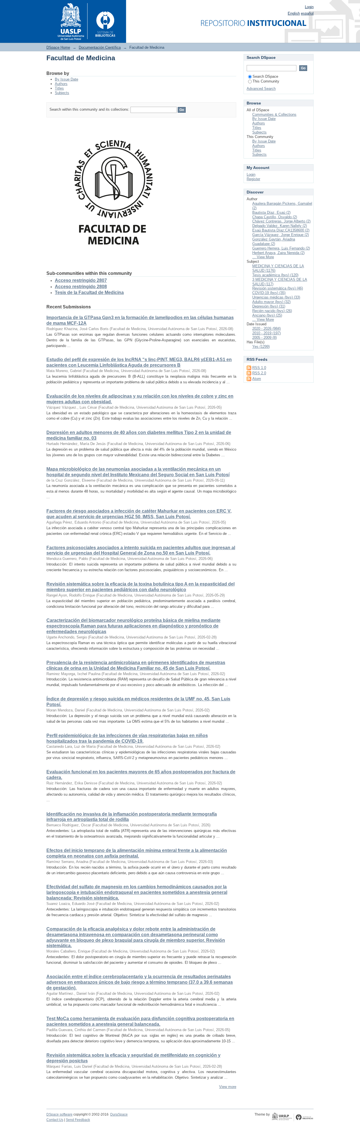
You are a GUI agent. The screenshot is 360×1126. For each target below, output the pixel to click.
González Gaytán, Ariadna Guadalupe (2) (273, 241)
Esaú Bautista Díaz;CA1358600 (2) (280, 230)
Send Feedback (78, 1120)
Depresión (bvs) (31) (268, 306)
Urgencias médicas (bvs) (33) (276, 297)
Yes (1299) (261, 346)
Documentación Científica (100, 47)
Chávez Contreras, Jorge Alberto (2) (281, 221)
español (307, 13)
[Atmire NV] (292, 1118)
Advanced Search (261, 88)
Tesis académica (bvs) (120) (275, 275)
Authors (61, 84)
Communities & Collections (274, 114)
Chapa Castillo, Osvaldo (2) (274, 217)
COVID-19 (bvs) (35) (268, 293)
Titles (59, 88)
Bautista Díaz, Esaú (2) (271, 212)
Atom (256, 379)
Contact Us (54, 1120)
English (294, 13)
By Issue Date (66, 79)
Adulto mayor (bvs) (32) (271, 302)
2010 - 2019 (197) (266, 333)
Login (309, 7)
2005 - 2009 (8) (264, 337)
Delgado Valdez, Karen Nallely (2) (279, 226)
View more (227, 1087)
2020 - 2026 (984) (266, 328)
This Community (266, 81)
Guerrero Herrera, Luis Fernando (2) (281, 248)
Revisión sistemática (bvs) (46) (277, 288)
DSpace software (59, 1114)
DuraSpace (119, 1114)
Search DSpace (265, 76)
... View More (263, 257)
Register (253, 179)
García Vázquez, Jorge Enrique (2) (280, 235)
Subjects (62, 93)
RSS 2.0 (259, 373)
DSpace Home (58, 47)
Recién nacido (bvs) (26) (272, 311)
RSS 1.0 (259, 368)
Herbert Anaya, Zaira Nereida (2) (278, 253)
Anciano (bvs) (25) (267, 315)
